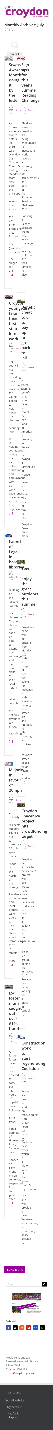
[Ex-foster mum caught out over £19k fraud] (9, 987)
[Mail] (42, 1327)
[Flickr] (35, 1327)
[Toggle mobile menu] (47, 19)
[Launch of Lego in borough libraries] (9, 535)
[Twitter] (15, 1327)
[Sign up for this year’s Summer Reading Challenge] (21, 59)
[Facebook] (8, 1327)
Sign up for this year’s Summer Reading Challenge (30, 82)
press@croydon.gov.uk (20, 1373)
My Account (14, 1407)
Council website (14, 1400)
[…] (11, 274)
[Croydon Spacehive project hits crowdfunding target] (21, 805)
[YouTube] (28, 1327)
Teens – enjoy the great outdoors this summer (29, 586)
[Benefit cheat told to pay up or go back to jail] (21, 301)
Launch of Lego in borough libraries (17, 554)
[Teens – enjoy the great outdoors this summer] (21, 562)
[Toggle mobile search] (41, 19)
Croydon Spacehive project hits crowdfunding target (34, 823)
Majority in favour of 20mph (16, 780)
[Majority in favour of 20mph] (9, 764)
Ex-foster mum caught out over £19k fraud (15, 1010)
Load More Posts (15, 1270)
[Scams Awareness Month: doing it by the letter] (9, 59)
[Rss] (21, 1327)
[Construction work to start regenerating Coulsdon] (21, 1037)
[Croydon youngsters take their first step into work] (9, 297)
